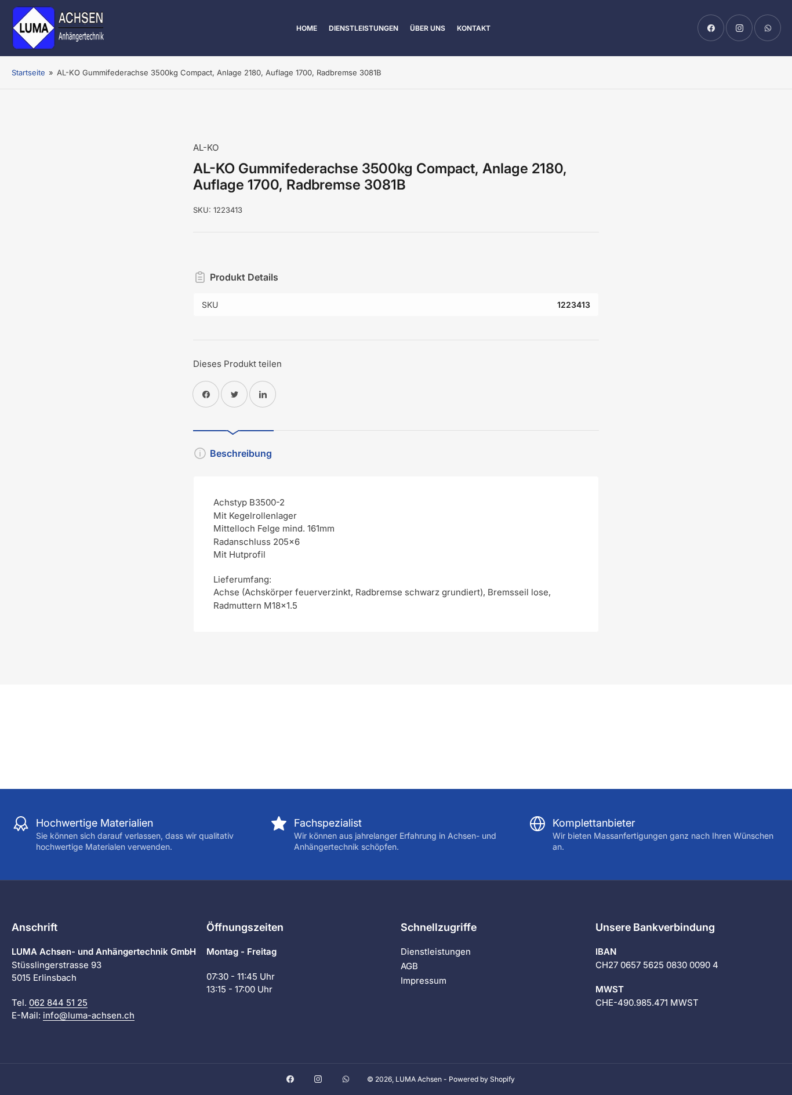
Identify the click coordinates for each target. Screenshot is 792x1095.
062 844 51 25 (58, 1002)
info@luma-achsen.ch (89, 1015)
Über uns (427, 28)
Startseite (28, 72)
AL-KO (206, 147)
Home (306, 28)
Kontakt (474, 28)
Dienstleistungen (363, 28)
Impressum (423, 980)
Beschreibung (241, 453)
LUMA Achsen (418, 1079)
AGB (409, 966)
